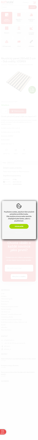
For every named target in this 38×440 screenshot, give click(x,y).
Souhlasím (18, 226)
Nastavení (18, 233)
